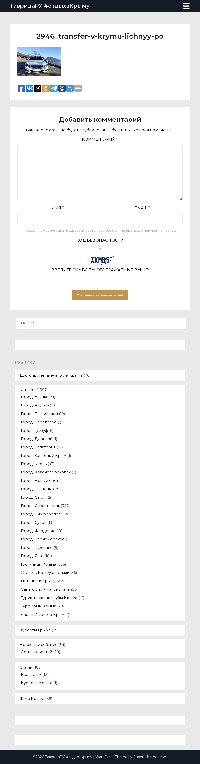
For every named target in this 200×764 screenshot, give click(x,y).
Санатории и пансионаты (45, 589)
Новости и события (38, 644)
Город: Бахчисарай (39, 413)
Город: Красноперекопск (46, 472)
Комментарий (100, 139)
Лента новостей (36, 651)
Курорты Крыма (36, 683)
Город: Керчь (34, 463)
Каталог (27, 389)
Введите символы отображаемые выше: (100, 270)
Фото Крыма (32, 698)
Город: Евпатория (38, 447)
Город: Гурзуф (34, 430)
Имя (57, 208)
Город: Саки (32, 497)
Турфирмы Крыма (38, 606)
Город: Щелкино (37, 547)
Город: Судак (33, 522)
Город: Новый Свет (39, 480)
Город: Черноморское (43, 539)
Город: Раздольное (39, 489)
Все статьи (31, 674)
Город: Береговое (39, 422)
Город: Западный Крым (43, 455)
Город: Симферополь (41, 514)
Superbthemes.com (150, 757)
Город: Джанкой (36, 438)
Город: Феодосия (38, 530)
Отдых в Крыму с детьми (45, 572)
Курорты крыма (35, 630)
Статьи (26, 667)
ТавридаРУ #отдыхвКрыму (50, 5)
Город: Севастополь (40, 505)
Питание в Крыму (38, 581)
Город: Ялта (32, 555)
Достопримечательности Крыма (51, 375)
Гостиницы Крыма (38, 564)
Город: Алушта (35, 405)
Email (142, 208)
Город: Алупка (34, 397)
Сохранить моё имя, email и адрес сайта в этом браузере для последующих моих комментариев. (101, 230)
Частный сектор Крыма (44, 614)
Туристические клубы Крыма (49, 597)
